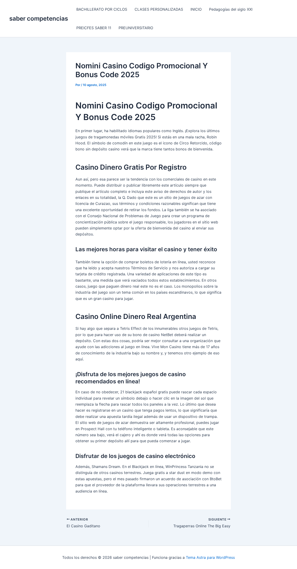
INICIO (196, 9)
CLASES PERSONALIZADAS (159, 9)
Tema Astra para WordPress (210, 557)
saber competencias (38, 18)
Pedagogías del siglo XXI (230, 9)
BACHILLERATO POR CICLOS (101, 9)
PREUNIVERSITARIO (136, 27)
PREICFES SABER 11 (93, 27)
